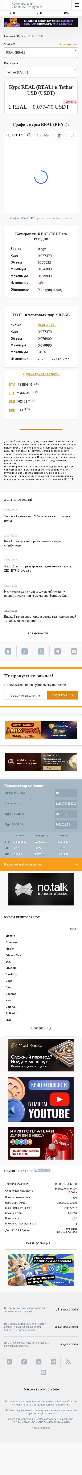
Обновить (38, 1028)
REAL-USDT (47, 325)
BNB (12, 402)
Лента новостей (18, 499)
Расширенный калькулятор (23, 864)
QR (67, 1422)
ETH (12, 393)
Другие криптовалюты (41, 374)
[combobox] (41, 52)
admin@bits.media (67, 1309)
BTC (12, 385)
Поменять (65, 44)
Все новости (38, 633)
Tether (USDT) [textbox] (17, 72)
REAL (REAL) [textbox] (15, 53)
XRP (12, 410)
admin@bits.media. (45, 1413)
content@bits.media (66, 1326)
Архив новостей (41, 1427)
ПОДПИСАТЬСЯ (63, 695)
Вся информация (38, 1243)
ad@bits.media (69, 1344)
